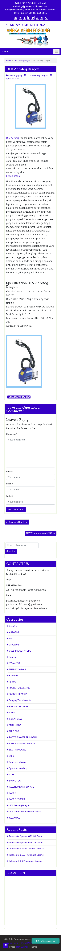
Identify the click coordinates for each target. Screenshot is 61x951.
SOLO (12, 756)
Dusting (12, 657)
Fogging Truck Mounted (20, 700)
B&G (11, 638)
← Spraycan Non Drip (17, 522)
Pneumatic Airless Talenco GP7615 (26, 848)
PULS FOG (14, 731)
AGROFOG (14, 632)
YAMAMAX (14, 817)
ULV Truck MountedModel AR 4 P (25, 811)
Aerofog (13, 626)
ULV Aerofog (12, 138)
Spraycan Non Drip (18, 768)
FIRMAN (13, 681)
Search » (11, 551)
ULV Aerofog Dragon (22, 60)
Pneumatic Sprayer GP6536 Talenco (26, 836)
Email (9, 483)
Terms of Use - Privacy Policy (18, 943)
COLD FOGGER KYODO (20, 650)
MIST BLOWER (16, 725)
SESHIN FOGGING (17, 749)
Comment (11, 434)
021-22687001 (29, 3)
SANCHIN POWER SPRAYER (22, 743)
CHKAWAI (14, 644)
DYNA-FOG (14, 663)
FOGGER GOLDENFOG (19, 688)
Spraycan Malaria (17, 762)
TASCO (12, 793)
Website (10, 496)
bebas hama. (13, 176)
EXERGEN (13, 675)
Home (8, 60)
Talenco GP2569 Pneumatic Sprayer (26, 855)
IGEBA (12, 712)
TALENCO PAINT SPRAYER (22, 786)
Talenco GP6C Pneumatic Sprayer (25, 861)
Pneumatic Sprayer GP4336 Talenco (26, 842)
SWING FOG (15, 780)
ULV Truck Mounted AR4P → (40, 533)
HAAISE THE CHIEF (18, 706)
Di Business (24, 946)
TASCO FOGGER (17, 799)
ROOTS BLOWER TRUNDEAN (23, 737)
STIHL (12, 774)
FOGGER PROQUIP (18, 694)
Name (9, 471)
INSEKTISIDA (15, 719)
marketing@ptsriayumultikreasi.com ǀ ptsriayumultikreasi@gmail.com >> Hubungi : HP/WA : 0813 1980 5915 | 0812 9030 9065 (30, 9)
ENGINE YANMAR (17, 669)
